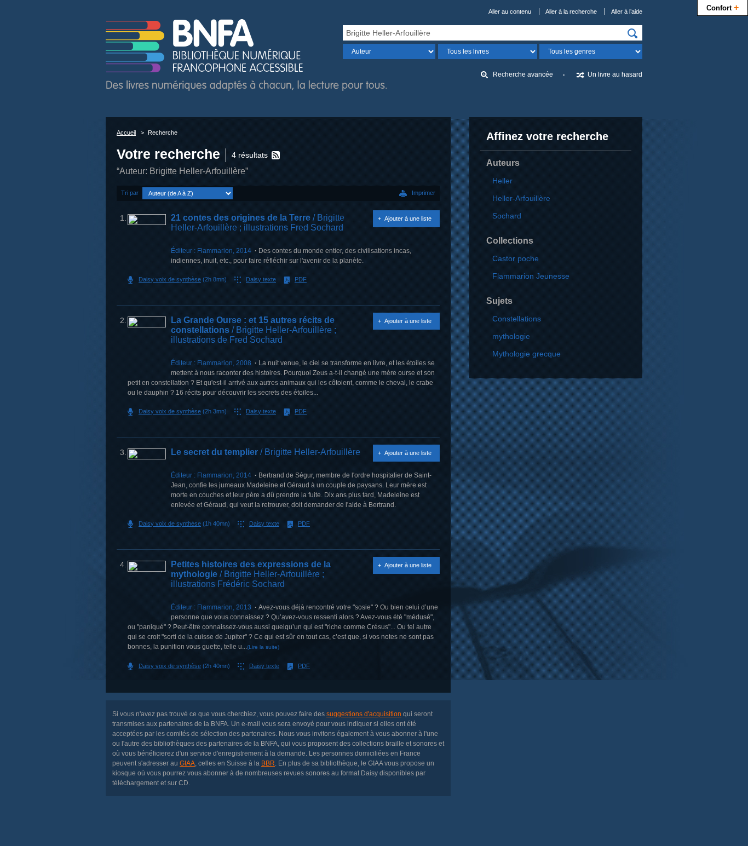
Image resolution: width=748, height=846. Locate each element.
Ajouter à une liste (407, 218)
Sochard (506, 215)
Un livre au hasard (615, 74)
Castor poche (515, 258)
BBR (268, 763)
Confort (722, 7)
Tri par (130, 192)
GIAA (187, 763)
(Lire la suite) (263, 647)
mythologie (511, 336)
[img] (632, 33)
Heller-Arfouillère (521, 198)
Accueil (126, 132)
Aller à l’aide (626, 11)
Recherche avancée (523, 74)
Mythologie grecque (526, 353)
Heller (502, 180)
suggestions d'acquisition (363, 714)
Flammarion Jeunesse (530, 276)
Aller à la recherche (571, 11)
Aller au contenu (509, 11)
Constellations (516, 318)
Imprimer (423, 192)
